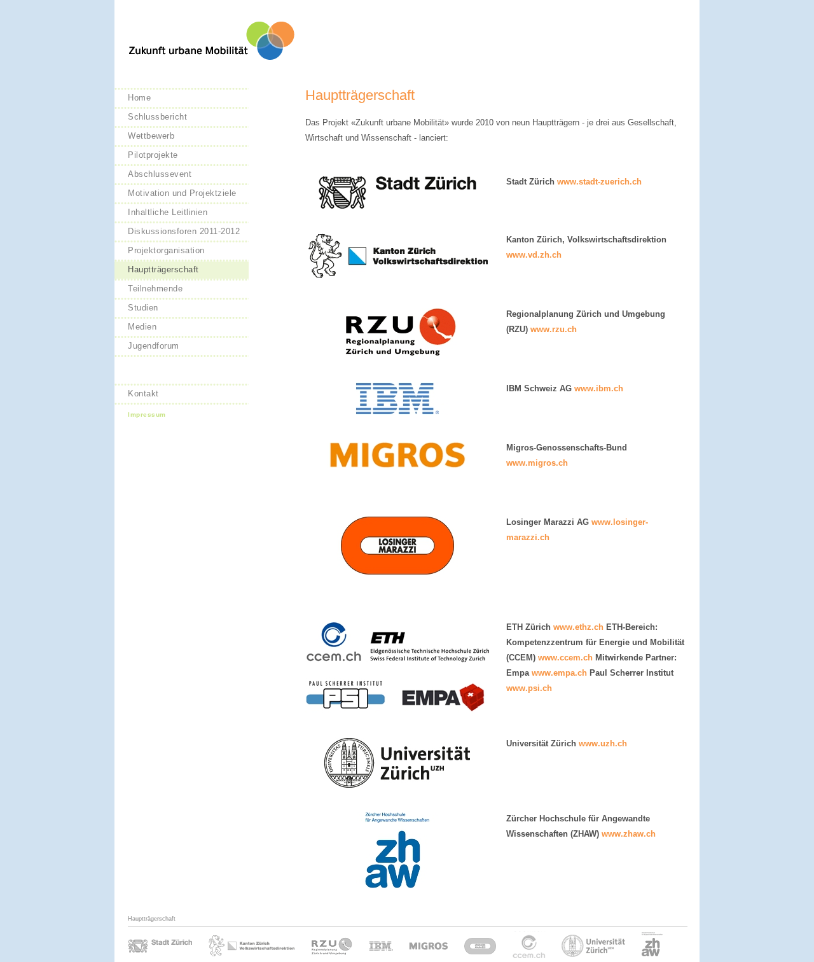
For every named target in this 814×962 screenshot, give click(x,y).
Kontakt (143, 393)
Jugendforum (153, 346)
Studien (143, 307)
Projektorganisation (166, 250)
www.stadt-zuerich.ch (599, 181)
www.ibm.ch (598, 388)
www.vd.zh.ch (534, 255)
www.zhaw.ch (629, 834)
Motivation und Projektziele (182, 193)
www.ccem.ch (565, 657)
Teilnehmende (155, 288)
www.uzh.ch (603, 743)
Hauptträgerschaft (163, 269)
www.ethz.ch (578, 627)
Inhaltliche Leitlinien (167, 212)
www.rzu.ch (553, 329)
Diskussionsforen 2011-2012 (184, 231)
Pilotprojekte (153, 155)
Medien (142, 326)
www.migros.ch (537, 463)
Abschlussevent (159, 174)
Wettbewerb (151, 136)
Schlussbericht (157, 117)
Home (139, 97)
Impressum (147, 414)
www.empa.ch (559, 673)
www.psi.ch (529, 688)
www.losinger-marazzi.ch (480, 944)
